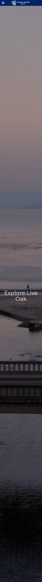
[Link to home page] (21, 3)
